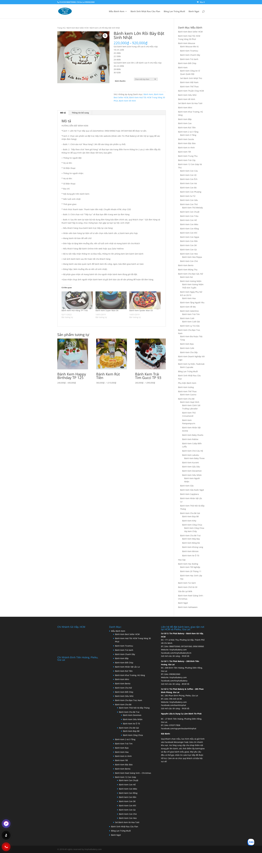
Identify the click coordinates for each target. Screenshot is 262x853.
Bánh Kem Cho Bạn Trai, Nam (128, 700)
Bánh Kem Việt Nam (189, 82)
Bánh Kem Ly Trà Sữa (190, 326)
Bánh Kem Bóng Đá (191, 543)
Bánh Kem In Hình (186, 147)
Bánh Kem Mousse (186, 43)
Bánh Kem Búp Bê (190, 516)
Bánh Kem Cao (184, 123)
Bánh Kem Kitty (189, 520)
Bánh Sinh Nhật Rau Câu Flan (145, 11)
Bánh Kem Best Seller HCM (77, 28)
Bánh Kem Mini (185, 107)
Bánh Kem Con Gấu (189, 200)
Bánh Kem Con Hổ (127, 784)
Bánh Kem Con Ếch (188, 179)
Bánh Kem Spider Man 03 (141, 310)
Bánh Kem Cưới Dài (191, 321)
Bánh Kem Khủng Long (192, 547)
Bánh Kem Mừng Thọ (187, 269)
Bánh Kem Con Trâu (189, 216)
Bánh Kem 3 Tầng (188, 135)
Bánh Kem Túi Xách (187, 583)
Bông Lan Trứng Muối (174, 11)
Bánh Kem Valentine (189, 311)
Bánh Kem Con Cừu (189, 171)
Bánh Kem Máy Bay (191, 538)
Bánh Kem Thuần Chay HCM (191, 90)
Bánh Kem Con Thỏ (189, 204)
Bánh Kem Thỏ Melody (192, 207)
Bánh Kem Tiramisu (189, 50)
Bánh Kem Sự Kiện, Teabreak (191, 364)
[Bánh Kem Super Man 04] (111, 300)
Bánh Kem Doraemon (192, 471)
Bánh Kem (148, 94)
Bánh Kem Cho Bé (186, 398)
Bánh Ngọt (194, 11)
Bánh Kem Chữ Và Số (187, 587)
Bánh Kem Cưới (187, 318)
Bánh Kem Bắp (185, 119)
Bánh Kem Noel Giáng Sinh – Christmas (133, 773)
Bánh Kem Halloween (188, 607)
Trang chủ (61, 28)
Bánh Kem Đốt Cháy (187, 63)
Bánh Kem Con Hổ (188, 220)
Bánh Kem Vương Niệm (190, 281)
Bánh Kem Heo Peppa (192, 257)
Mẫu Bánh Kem (116, 11)
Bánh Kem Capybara (189, 494)
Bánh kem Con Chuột (189, 212)
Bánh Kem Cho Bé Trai (190, 535)
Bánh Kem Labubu (190, 455)
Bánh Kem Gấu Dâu (191, 466)
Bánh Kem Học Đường (188, 564)
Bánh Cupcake (186, 367)
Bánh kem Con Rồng (128, 793)
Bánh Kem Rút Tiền (187, 127)
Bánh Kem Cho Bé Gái (190, 513)
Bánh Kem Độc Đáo (187, 143)
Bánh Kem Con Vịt (188, 175)
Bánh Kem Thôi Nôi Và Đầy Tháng (134, 707)
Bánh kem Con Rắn (127, 797)
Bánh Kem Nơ (186, 277)
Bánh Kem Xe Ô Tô (190, 555)
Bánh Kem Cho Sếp (189, 352)
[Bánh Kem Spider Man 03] (145, 300)
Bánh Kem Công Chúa (192, 524)
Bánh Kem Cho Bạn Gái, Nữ (190, 273)
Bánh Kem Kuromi (190, 462)
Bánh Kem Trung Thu (188, 156)
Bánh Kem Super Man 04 (107, 310)
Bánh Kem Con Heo (189, 253)
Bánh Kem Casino (188, 394)
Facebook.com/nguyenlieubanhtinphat (178, 728)
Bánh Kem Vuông (186, 387)
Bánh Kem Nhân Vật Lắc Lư (127, 666)
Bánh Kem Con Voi (188, 183)
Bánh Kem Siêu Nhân (192, 475)
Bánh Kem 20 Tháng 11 (190, 571)
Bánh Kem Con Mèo (189, 224)
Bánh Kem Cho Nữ (123, 687)
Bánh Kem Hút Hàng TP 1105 (75, 310)
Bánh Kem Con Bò (188, 187)
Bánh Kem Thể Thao (189, 86)
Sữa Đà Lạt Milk (185, 591)
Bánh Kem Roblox (190, 439)
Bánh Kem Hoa (189, 298)
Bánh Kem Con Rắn (189, 241)
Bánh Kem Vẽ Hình (127, 100)
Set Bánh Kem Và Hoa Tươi (190, 103)
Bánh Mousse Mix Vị (189, 46)
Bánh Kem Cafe (187, 348)
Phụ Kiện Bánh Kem (187, 383)
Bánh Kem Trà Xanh (189, 59)
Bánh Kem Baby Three (194, 458)
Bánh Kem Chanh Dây (190, 55)
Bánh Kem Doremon (132, 715)
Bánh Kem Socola (186, 139)
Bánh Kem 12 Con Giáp (125, 777)
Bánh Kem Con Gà (188, 249)
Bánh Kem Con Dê (188, 245)
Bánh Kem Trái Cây (186, 160)
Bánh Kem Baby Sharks (192, 435)
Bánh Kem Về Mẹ (188, 306)
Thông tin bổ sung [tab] (80, 112)
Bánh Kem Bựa (187, 344)
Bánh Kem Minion (190, 551)
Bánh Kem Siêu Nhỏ (187, 95)
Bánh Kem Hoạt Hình (189, 402)
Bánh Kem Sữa (186, 485)
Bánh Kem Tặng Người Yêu (192, 302)
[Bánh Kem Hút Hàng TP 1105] (77, 300)
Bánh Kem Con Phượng (190, 192)
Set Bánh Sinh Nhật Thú (191, 78)
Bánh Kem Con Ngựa (189, 237)
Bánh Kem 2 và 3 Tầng (188, 131)
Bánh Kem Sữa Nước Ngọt (192, 490)
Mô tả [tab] (63, 112)
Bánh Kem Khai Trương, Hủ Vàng (130, 675)
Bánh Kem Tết (184, 151)
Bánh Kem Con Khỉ (188, 232)
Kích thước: (120, 81)
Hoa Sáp (182, 559)
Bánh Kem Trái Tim (191, 314)
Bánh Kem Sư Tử (187, 196)
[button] (105, 35)
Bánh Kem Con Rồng (189, 228)
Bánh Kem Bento (185, 265)
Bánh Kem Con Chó (189, 261)
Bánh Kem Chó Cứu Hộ (192, 451)
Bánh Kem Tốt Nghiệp (190, 567)
